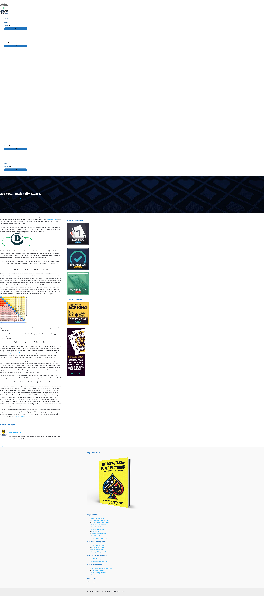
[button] (4, 5)
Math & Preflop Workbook (98, 573)
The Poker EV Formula (97, 536)
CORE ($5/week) (96, 559)
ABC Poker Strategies (97, 518)
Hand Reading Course (97, 547)
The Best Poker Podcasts (98, 533)
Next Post (3, 446)
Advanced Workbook (97, 570)
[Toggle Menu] (15, 28)
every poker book (52, 219)
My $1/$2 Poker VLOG (97, 527)
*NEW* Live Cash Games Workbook (101, 568)
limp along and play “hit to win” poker (16, 353)
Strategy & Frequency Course (100, 552)
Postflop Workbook (96, 575)
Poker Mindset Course (97, 549)
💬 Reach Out (91, 582)
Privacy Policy (121, 591)
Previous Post (4, 444)
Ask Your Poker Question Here (100, 522)
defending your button (22, 416)
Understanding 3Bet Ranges (99, 538)
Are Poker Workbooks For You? (100, 520)
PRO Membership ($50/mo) (99, 561)
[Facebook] (2, 3)
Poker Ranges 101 (96, 531)
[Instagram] (4, 3)
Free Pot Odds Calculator (98, 525)
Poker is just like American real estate (11, 217)
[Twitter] (0, 3)
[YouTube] (6, 3)
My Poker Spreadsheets (98, 529)
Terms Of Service (111, 591)
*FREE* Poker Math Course (98, 545)
